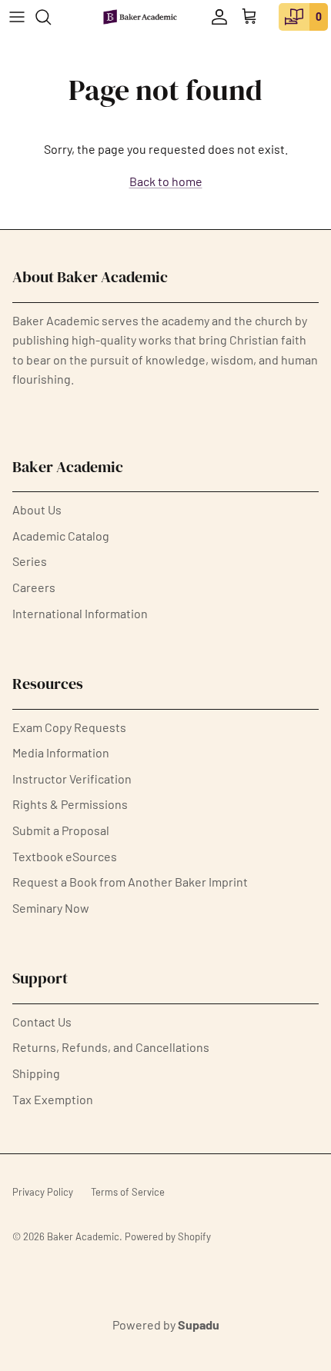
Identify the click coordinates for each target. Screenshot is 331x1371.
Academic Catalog (60, 535)
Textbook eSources (64, 856)
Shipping (36, 1073)
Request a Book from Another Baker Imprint (130, 881)
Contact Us (42, 1021)
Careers (33, 587)
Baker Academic (83, 1236)
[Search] (51, 17)
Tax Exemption (52, 1099)
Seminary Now (50, 907)
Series (29, 561)
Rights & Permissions (70, 804)
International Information (80, 613)
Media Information (60, 752)
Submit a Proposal (60, 830)
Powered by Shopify (168, 1236)
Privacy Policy (42, 1192)
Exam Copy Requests (69, 727)
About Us (37, 509)
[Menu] (17, 17)
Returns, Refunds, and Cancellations (110, 1047)
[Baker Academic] (140, 17)
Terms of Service (128, 1192)
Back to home (165, 181)
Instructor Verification (72, 778)
